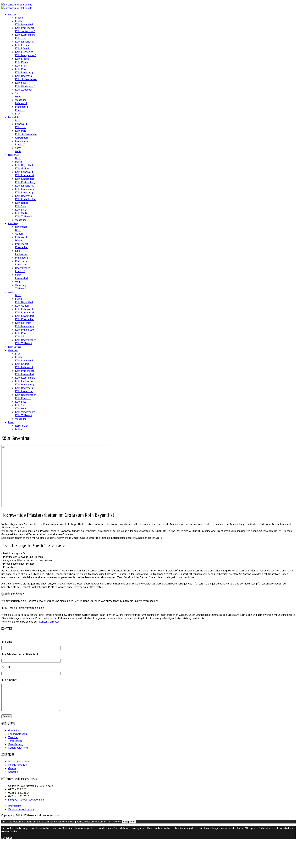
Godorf (19, 233)
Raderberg (21, 261)
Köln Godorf (22, 168)
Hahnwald (21, 103)
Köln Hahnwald (24, 172)
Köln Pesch (21, 62)
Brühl (18, 113)
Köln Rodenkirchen (25, 199)
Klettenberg (22, 247)
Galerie (19, 429)
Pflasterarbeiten (14, 154)
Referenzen (21, 425)
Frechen (19, 17)
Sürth (18, 93)
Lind (17, 250)
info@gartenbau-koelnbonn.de (26, 799)
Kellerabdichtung (14, 346)
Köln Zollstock (23, 89)
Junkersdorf (21, 137)
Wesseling (20, 99)
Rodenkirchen (22, 268)
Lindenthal (21, 254)
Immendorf (21, 244)
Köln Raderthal (24, 75)
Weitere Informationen (108, 821)
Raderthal (21, 264)
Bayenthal (21, 226)
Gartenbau (12, 14)
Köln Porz (20, 69)
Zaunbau (11, 292)
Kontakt (11, 422)
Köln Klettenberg (25, 34)
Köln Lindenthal (24, 41)
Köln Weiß (21, 213)
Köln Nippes (22, 58)
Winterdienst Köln (18, 761)
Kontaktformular (49, 621)
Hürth (18, 21)
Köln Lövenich (23, 48)
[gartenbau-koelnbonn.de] (16, 4)
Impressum (14, 805)
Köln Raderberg (24, 72)
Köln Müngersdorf (25, 55)
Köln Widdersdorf (25, 86)
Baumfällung (13, 223)
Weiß (18, 96)
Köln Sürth (21, 209)
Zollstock (20, 288)
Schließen (7, 837)
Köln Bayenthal (24, 24)
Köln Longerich (23, 45)
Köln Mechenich (24, 51)
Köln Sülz (20, 82)
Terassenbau (15, 740)
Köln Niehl (21, 65)
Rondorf (20, 110)
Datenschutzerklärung (21, 809)
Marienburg (21, 106)
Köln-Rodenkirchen (26, 79)
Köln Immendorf (24, 27)
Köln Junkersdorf (24, 178)
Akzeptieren (129, 821)
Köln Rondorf (23, 202)
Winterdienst (13, 350)
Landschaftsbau (14, 117)
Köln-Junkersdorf (25, 31)
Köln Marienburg (24, 189)
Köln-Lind (20, 38)
